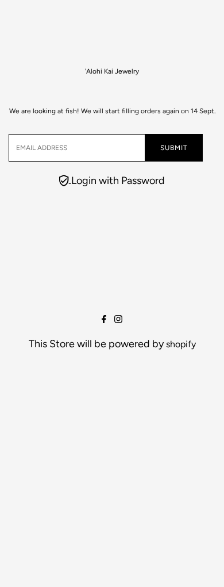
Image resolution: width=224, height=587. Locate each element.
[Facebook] (104, 319)
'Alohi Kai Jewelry (112, 71)
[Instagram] (118, 319)
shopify (181, 344)
